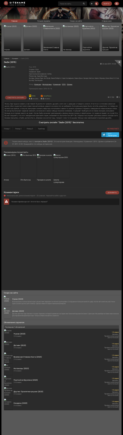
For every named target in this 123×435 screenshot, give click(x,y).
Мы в (112, 135)
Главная (14, 21)
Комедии (37, 84)
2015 (64, 84)
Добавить (112, 192)
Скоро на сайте (76, 21)
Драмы (69, 84)
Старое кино (107, 21)
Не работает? (113, 129)
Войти (107, 4)
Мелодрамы (47, 84)
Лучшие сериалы (43, 21)
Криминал (57, 84)
